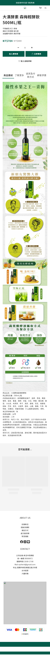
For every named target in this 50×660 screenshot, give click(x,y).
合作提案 (25, 570)
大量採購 (25, 573)
